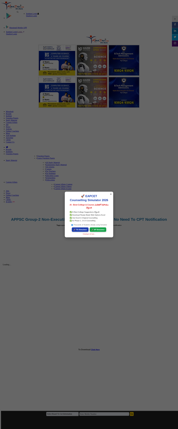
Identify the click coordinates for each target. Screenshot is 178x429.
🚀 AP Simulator (97, 230)
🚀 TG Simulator (80, 230)
